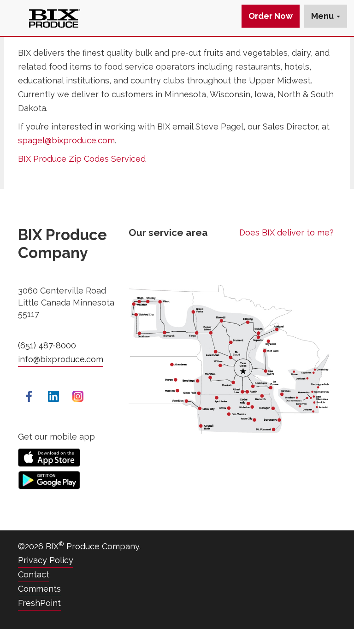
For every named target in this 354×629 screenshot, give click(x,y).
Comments (39, 589)
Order (270, 16)
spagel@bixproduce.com (66, 140)
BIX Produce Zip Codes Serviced (82, 159)
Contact (33, 574)
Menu (323, 16)
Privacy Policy (45, 560)
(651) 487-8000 (47, 345)
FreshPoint (39, 603)
